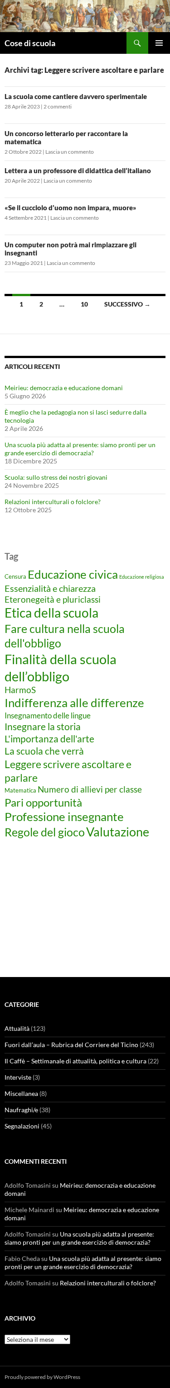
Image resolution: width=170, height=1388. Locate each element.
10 (84, 304)
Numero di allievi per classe (90, 789)
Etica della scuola (51, 612)
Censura (15, 576)
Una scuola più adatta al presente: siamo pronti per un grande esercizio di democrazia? (80, 449)
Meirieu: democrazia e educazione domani (64, 388)
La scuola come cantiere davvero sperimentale (76, 96)
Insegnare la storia (43, 726)
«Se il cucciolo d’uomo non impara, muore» (70, 207)
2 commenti (58, 106)
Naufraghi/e (21, 1110)
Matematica (20, 790)
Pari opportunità (43, 802)
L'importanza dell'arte (49, 738)
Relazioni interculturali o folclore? (53, 501)
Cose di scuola (30, 43)
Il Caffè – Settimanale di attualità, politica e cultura (75, 1061)
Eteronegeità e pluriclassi (53, 599)
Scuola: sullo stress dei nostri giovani (56, 477)
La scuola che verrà (44, 750)
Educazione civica (73, 574)
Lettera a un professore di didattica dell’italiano (78, 170)
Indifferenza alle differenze (74, 702)
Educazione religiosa (141, 577)
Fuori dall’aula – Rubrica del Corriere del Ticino (71, 1044)
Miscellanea (21, 1093)
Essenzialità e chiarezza (50, 588)
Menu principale (159, 43)
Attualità (17, 1028)
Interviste (18, 1077)
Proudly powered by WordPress (42, 1377)
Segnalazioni (22, 1126)
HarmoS (20, 690)
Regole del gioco (45, 832)
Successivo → (127, 304)
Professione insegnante (64, 816)
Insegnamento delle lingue (48, 715)
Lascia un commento (69, 151)
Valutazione (117, 832)
